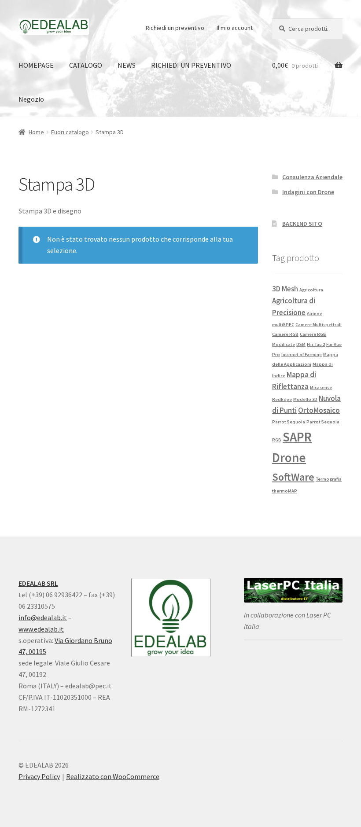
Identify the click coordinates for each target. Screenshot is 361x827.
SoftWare (293, 477)
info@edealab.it (42, 617)
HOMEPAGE (36, 65)
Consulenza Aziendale (312, 177)
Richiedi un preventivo (175, 28)
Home (36, 132)
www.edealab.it (41, 629)
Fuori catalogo (70, 132)
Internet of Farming (301, 354)
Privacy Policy (39, 776)
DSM (301, 344)
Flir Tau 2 (316, 344)
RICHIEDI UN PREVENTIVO (191, 65)
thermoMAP (284, 491)
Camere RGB (285, 334)
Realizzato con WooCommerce (112, 776)
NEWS (127, 65)
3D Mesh (285, 289)
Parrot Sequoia (288, 422)
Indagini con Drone (308, 192)
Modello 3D (305, 399)
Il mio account (235, 28)
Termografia (329, 479)
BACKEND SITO (302, 224)
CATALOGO (85, 65)
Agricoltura (311, 290)
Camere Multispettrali (318, 324)
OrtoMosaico (319, 410)
